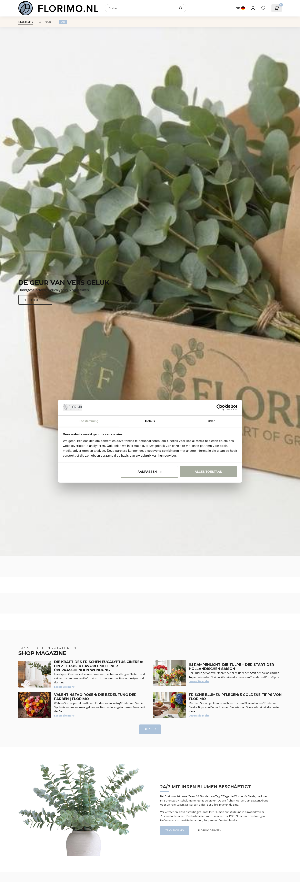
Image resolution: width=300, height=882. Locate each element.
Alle (147, 729)
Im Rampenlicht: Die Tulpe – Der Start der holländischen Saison (231, 667)
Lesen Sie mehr (64, 687)
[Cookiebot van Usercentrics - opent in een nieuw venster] (219, 407)
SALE (63, 21)
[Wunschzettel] (263, 8)
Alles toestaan (208, 471)
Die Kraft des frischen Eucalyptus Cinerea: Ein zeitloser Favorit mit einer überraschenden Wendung (98, 666)
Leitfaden (45, 21)
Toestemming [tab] (88, 421)
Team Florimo (175, 830)
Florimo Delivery (209, 830)
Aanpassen (147, 471)
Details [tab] (150, 421)
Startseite (25, 21)
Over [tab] (211, 421)
